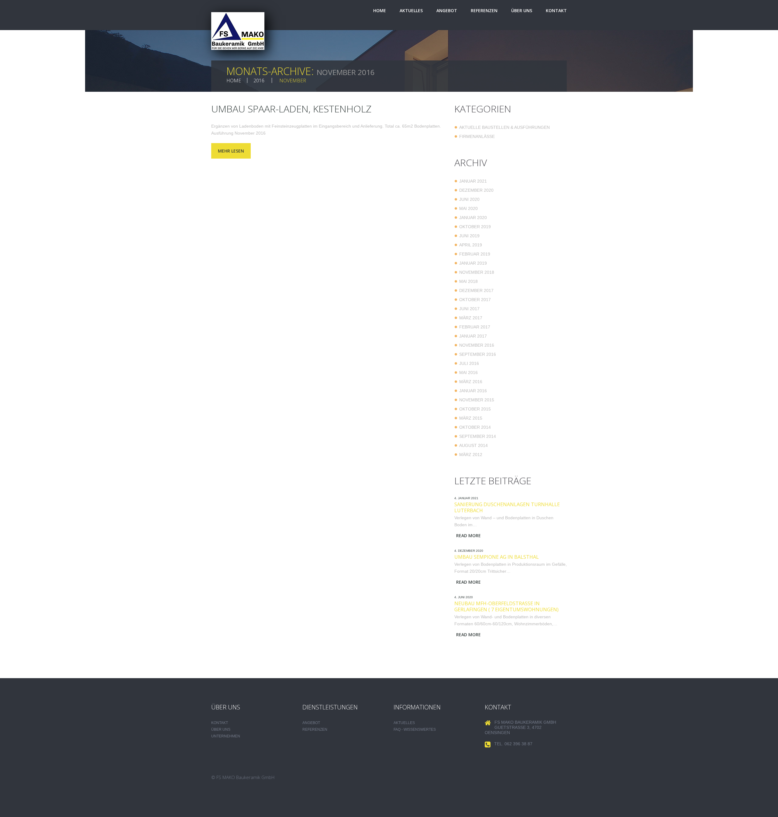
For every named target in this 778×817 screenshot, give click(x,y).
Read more (468, 535)
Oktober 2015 (475, 409)
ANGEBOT (311, 723)
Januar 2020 (473, 217)
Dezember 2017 (476, 290)
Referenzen (484, 10)
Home (379, 10)
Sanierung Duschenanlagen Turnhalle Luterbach (507, 507)
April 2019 (470, 244)
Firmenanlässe (477, 136)
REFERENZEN (314, 729)
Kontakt (556, 10)
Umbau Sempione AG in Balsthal (496, 557)
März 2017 (470, 317)
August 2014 (473, 445)
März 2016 (470, 381)
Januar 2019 (473, 263)
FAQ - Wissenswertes (415, 729)
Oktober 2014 (475, 427)
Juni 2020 (469, 199)
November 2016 (476, 345)
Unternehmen (225, 736)
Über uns (521, 10)
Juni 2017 (469, 308)
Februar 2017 (474, 326)
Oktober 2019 (475, 226)
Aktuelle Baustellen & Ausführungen (504, 127)
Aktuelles (411, 10)
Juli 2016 (469, 363)
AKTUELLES (404, 723)
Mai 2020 (468, 208)
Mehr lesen (231, 151)
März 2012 (470, 454)
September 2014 (477, 436)
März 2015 (470, 418)
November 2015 (476, 399)
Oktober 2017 (475, 299)
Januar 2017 (473, 336)
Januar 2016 (473, 390)
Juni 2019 (469, 235)
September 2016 (477, 354)
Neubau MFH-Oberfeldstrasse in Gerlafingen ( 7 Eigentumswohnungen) (506, 606)
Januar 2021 (473, 181)
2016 (258, 80)
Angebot (446, 10)
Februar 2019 (474, 254)
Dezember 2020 (476, 190)
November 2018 (476, 272)
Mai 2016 (468, 372)
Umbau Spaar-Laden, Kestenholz (291, 108)
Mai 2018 (468, 281)
